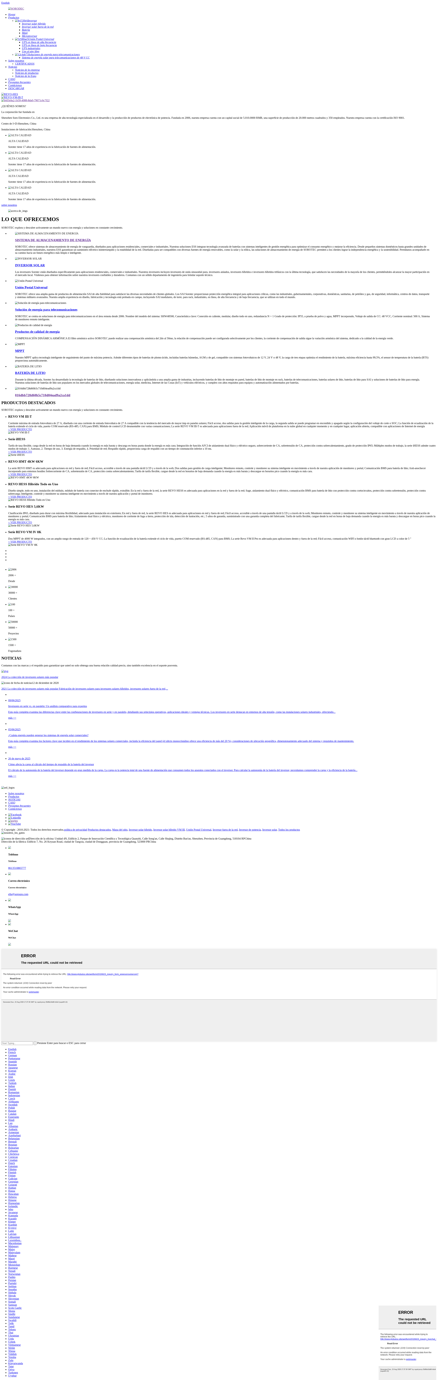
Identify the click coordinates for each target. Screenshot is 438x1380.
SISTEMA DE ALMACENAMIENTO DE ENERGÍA (53, 240)
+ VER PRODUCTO (20, 429)
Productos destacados (99, 829)
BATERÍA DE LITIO (30, 373)
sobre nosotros (9, 205)
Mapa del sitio (119, 829)
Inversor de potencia (250, 829)
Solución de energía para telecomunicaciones (46, 309)
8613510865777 (17, 868)
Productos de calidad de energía (37, 331)
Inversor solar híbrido (140, 829)
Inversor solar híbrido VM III (169, 829)
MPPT (19, 351)
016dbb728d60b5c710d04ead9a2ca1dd (42, 395)
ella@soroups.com (18, 894)
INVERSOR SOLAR (30, 265)
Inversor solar (269, 829)
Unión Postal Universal (31, 287)
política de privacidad (75, 829)
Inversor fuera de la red (225, 829)
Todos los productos (289, 829)
